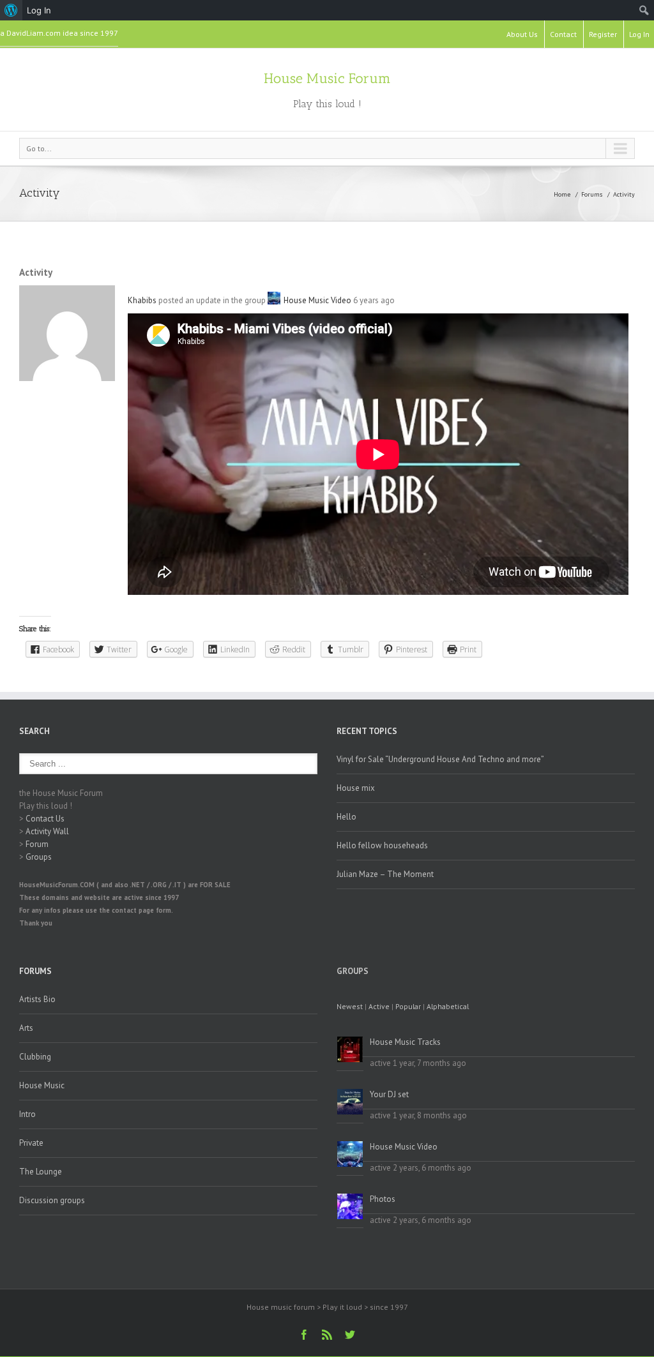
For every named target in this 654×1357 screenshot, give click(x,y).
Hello (346, 816)
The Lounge (40, 1171)
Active (379, 1006)
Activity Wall (47, 831)
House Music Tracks (405, 1042)
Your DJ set (389, 1094)
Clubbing (35, 1056)
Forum (37, 844)
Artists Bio (37, 999)
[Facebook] (304, 1335)
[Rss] (327, 1335)
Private (31, 1142)
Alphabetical (448, 1006)
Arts (26, 1028)
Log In (639, 34)
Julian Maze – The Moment (385, 874)
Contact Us (45, 818)
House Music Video (317, 300)
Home (562, 194)
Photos (382, 1199)
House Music (42, 1085)
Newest (350, 1006)
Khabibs (142, 300)
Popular (408, 1006)
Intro (27, 1114)
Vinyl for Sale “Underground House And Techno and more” (440, 759)
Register (603, 34)
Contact (563, 34)
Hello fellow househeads (382, 845)
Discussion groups (52, 1200)
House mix (356, 788)
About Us (522, 34)
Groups (39, 856)
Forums (591, 194)
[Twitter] (350, 1335)
